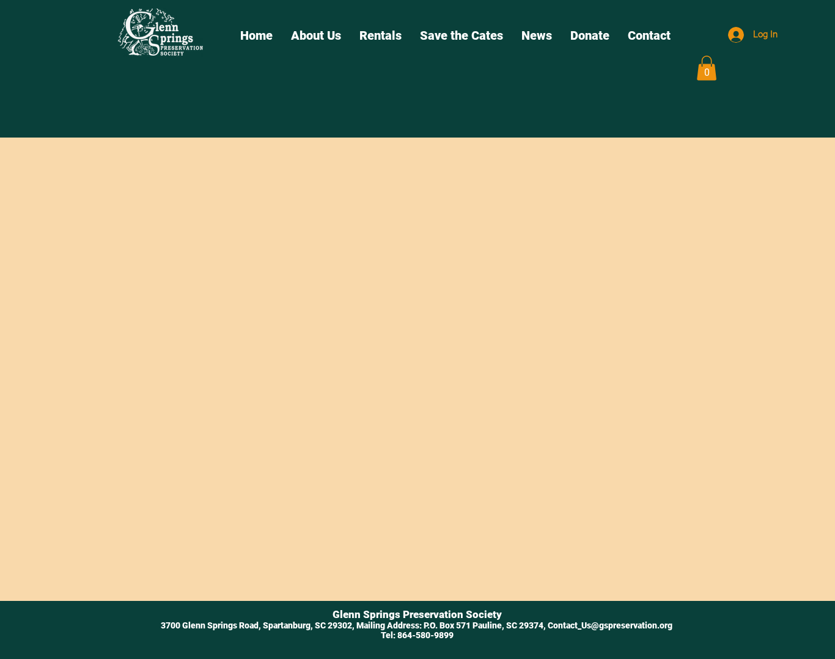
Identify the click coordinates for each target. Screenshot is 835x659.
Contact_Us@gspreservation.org (610, 625)
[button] (706, 68)
